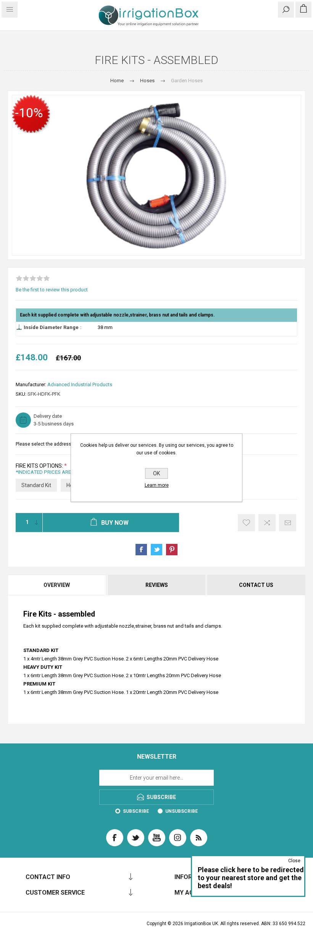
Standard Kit (36, 485)
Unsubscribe (181, 811)
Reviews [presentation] (156, 585)
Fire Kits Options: (40, 466)
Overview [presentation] (57, 585)
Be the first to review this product (52, 289)
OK (156, 473)
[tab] (57, 585)
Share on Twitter (156, 549)
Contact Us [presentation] (256, 585)
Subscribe (136, 811)
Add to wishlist (246, 522)
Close (294, 860)
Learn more (157, 485)
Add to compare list (267, 522)
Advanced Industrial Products (79, 384)
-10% (29, 112)
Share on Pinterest (171, 549)
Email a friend (287, 522)
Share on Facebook (141, 549)
